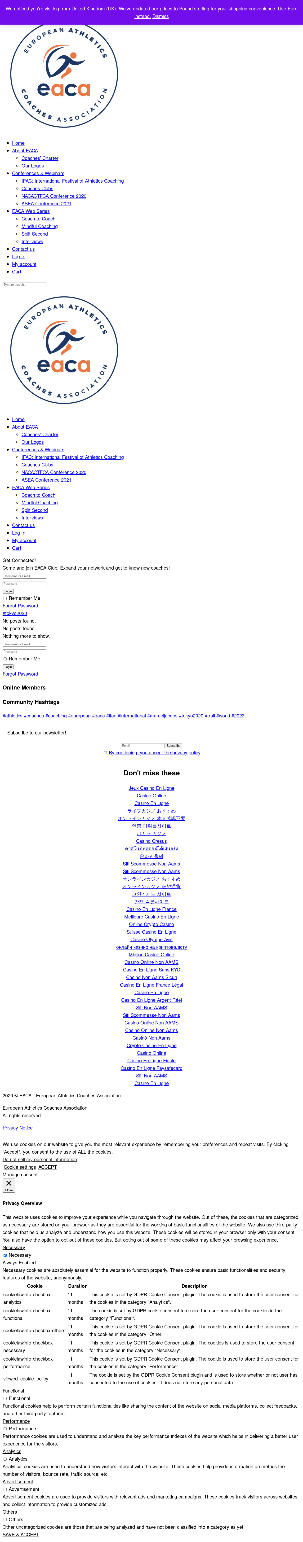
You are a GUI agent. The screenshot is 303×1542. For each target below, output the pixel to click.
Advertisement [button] (18, 1481)
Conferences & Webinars (38, 173)
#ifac (112, 715)
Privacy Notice (18, 1127)
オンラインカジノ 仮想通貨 (151, 886)
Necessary (20, 1254)
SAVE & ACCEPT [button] (21, 1534)
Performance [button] (16, 1420)
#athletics (13, 715)
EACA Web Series (31, 210)
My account (24, 263)
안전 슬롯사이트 (151, 901)
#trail (210, 715)
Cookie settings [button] (20, 1166)
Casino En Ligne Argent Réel (151, 999)
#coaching (56, 715)
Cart (16, 271)
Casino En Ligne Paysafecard (152, 1067)
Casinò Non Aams (151, 1037)
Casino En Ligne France (151, 908)
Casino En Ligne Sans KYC (151, 969)
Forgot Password (20, 605)
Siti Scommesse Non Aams (151, 863)
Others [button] (10, 1511)
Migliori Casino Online (151, 954)
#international (132, 715)
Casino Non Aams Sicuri (151, 977)
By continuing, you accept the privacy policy (155, 752)
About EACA (25, 150)
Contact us (23, 248)
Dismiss (160, 16)
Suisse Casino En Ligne (151, 931)
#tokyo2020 (15, 613)
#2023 (238, 715)
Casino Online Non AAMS (151, 961)
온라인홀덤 (151, 855)
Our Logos (33, 165)
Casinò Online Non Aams (151, 1030)
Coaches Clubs (37, 188)
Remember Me (24, 597)
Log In (18, 256)
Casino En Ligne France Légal (151, 984)
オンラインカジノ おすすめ (151, 878)
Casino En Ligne (151, 803)
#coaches (34, 715)
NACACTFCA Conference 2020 (54, 195)
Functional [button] (13, 1390)
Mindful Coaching (40, 226)
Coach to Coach (38, 218)
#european (80, 715)
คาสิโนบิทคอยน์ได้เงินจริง (151, 848)
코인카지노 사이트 (151, 893)
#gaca (99, 715)
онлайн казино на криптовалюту (151, 946)
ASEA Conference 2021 (46, 203)
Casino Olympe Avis (151, 939)
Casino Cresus (151, 840)
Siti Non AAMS (151, 1007)
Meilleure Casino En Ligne (151, 916)
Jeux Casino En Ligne (151, 787)
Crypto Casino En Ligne (152, 1045)
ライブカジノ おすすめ (151, 810)
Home (18, 142)
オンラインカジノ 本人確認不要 (151, 818)
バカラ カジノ (151, 833)
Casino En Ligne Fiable (151, 1060)
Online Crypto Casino (151, 924)
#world (224, 715)
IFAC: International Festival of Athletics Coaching (73, 180)
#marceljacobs (163, 715)
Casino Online (151, 795)
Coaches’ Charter (40, 157)
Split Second (35, 233)
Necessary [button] (14, 1247)
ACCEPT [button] (47, 1166)
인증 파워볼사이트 (151, 825)
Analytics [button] (12, 1451)
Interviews (32, 241)
